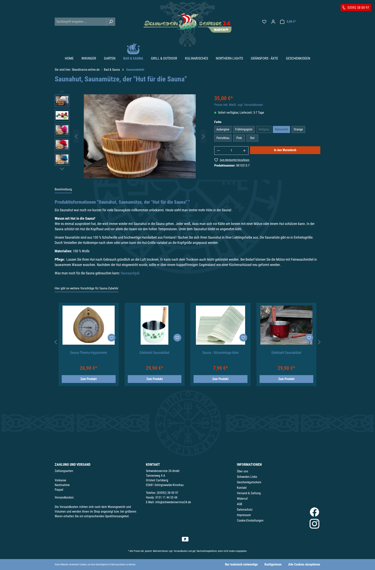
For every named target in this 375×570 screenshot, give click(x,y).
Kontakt (242, 488)
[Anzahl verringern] (218, 150)
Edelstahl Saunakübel (154, 353)
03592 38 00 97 (358, 7)
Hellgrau (263, 129)
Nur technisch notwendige (241, 564)
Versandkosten (181, 551)
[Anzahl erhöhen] (244, 150)
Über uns (242, 471)
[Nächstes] (203, 136)
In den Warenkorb (285, 150)
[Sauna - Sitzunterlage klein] (220, 325)
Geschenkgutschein (249, 482)
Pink (239, 138)
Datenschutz (245, 509)
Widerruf (242, 498)
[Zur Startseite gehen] (187, 23)
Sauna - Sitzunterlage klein (220, 353)
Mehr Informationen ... (147, 564)
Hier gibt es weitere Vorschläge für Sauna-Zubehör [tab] (86, 288)
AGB (239, 504)
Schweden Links (247, 477)
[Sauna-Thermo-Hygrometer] (89, 325)
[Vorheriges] (76, 136)
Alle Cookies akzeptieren (304, 564)
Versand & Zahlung (249, 493)
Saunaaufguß (130, 273)
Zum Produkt (88, 379)
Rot (252, 138)
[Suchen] (110, 22)
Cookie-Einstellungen (250, 520)
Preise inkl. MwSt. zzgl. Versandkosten (238, 105)
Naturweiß (281, 129)
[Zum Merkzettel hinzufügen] (111, 338)
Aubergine (222, 129)
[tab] (63, 189)
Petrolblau (222, 138)
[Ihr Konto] (273, 21)
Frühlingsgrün (244, 129)
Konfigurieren (273, 564)
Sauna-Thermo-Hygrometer (88, 353)
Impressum (244, 515)
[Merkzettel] (264, 21)
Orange (298, 129)
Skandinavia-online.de (86, 69)
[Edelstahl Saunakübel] (155, 325)
